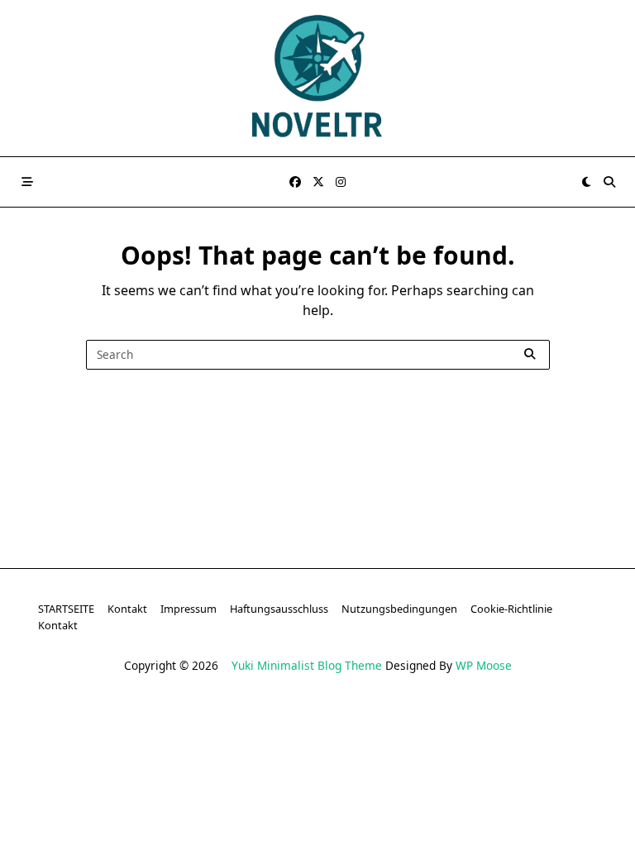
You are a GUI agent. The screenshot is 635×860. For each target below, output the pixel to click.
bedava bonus (113, 753)
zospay (470, 813)
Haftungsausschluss (279, 608)
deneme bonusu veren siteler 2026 (137, 773)
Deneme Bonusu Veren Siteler (479, 753)
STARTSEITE (66, 608)
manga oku (403, 813)
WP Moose (484, 665)
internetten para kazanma (177, 834)
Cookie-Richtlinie (511, 608)
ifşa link (246, 813)
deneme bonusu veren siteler (212, 733)
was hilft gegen (548, 813)
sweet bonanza (72, 733)
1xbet (184, 753)
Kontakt (127, 608)
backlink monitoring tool (462, 834)
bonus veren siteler (458, 733)
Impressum (188, 608)
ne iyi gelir (295, 834)
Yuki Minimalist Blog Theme (307, 665)
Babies (360, 834)
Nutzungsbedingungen (399, 608)
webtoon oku (320, 813)
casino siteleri (349, 733)
